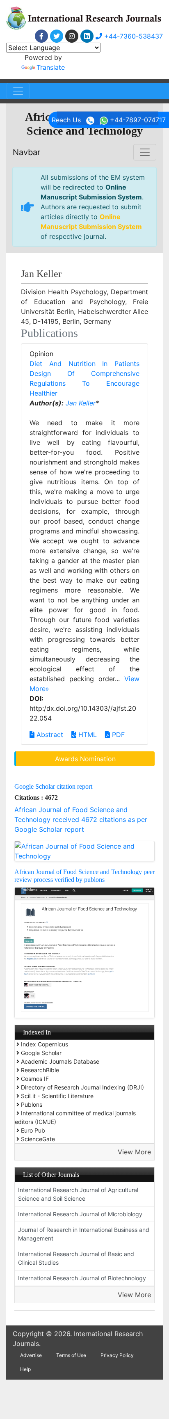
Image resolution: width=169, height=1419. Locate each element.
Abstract (48, 734)
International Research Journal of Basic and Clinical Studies (76, 1258)
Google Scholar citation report (53, 786)
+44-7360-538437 (132, 36)
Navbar (26, 152)
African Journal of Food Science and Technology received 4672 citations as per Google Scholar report (80, 819)
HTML (86, 734)
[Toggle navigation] (18, 91)
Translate (51, 67)
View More (134, 1152)
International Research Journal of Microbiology (80, 1214)
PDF (117, 734)
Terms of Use (71, 1355)
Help (25, 1369)
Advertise (31, 1355)
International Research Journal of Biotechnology (82, 1278)
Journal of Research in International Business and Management (83, 1234)
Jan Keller (81, 403)
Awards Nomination (85, 759)
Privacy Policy (117, 1355)
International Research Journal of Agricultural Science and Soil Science (78, 1194)
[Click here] (41, 36)
